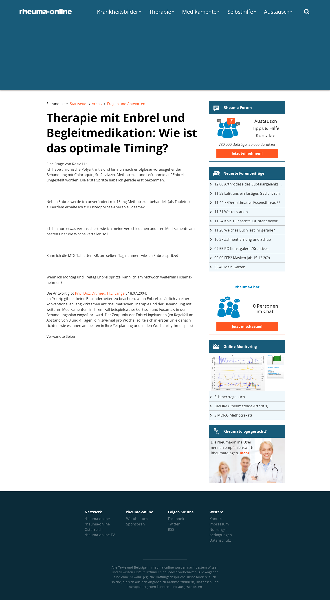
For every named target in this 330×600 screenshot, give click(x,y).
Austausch (277, 11)
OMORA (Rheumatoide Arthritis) (241, 406)
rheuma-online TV (100, 534)
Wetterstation (231, 211)
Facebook (176, 518)
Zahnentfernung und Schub (242, 239)
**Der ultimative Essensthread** (247, 202)
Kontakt (216, 518)
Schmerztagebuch (229, 396)
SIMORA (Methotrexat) (233, 415)
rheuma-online (97, 518)
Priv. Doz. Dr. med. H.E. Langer (100, 293)
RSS (171, 529)
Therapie (160, 11)
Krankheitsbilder (117, 11)
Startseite (78, 103)
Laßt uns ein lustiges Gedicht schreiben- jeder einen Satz (249, 193)
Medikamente (199, 11)
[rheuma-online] (46, 14)
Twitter (174, 524)
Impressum (219, 524)
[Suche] (306, 11)
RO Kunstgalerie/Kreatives (241, 248)
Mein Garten (229, 267)
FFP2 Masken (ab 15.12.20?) (242, 257)
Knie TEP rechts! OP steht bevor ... (247, 220)
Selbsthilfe (240, 11)
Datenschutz (220, 540)
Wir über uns (137, 518)
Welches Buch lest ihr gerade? (244, 230)
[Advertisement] (165, 58)
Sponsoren (135, 524)
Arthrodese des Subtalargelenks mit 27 (249, 184)
